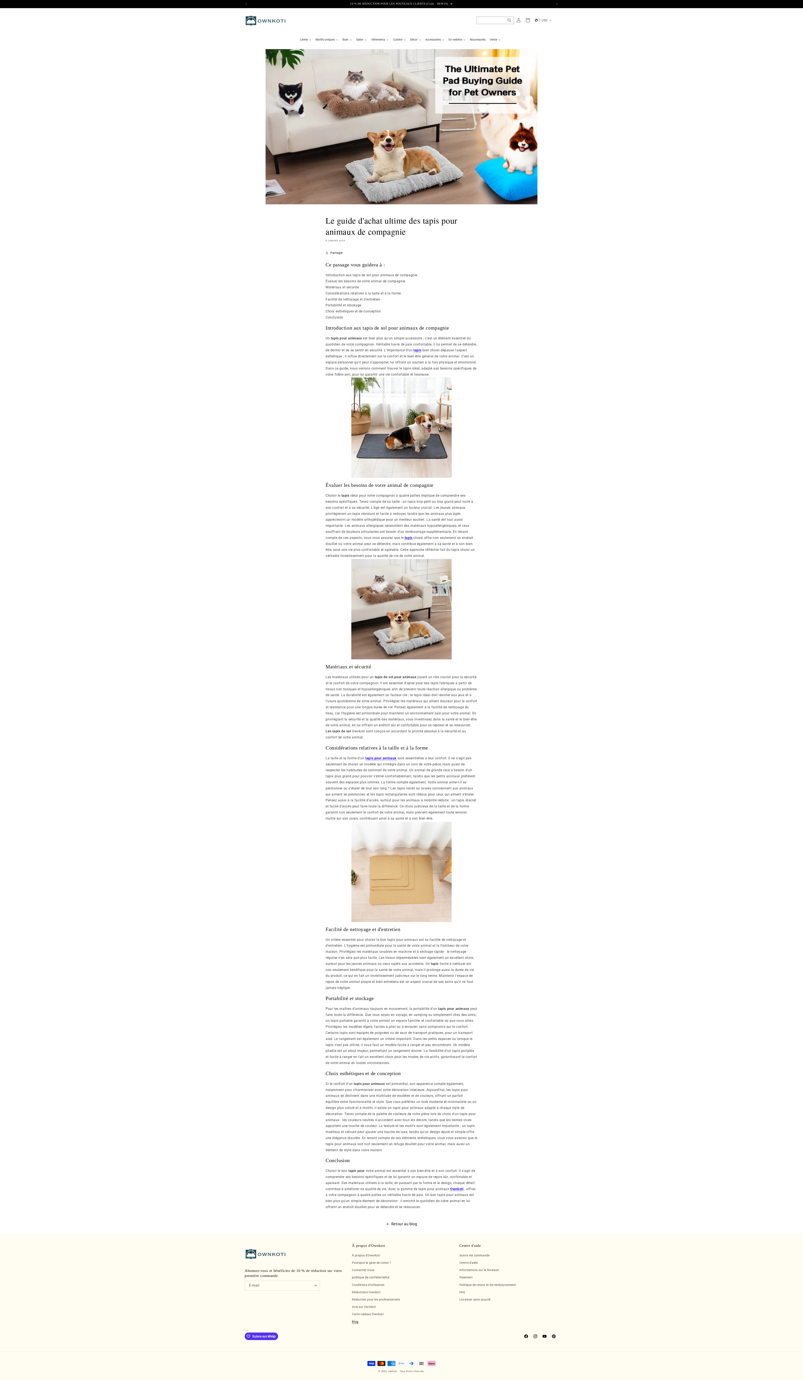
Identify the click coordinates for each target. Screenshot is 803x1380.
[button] (495, 20)
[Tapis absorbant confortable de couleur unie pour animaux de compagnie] (401, 427)
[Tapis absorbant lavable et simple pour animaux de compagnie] (401, 872)
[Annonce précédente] (246, 4)
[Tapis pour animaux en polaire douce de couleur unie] (401, 609)
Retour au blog (404, 1224)
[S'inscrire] (315, 1285)
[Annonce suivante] (556, 4)
